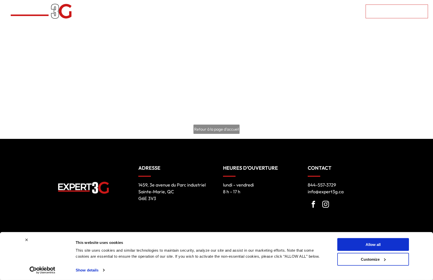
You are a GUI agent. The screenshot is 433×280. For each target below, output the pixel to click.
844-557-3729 (322, 185)
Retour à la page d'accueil (216, 129)
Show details (87, 270)
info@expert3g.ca (326, 192)
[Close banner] (26, 240)
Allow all (373, 244)
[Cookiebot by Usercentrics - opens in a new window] (42, 270)
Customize (370, 259)
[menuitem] (151, 11)
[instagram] (325, 205)
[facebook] (313, 205)
